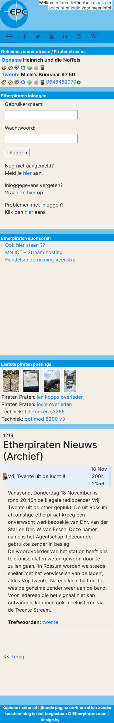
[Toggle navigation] (9, 37)
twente (50, 622)
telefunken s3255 (45, 411)
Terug (17, 656)
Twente (11, 74)
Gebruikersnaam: (24, 104)
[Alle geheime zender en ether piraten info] (14, 14)
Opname (12, 60)
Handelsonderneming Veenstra (40, 260)
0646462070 (61, 82)
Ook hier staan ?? (25, 245)
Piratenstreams (70, 51)
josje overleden (54, 404)
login (75, 7)
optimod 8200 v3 (45, 419)
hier (27, 173)
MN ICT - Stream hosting (34, 252)
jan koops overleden (60, 397)
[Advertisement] (76, 21)
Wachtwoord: (20, 128)
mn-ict (67, 719)
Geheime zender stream (25, 51)
